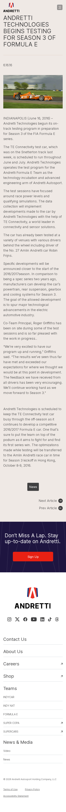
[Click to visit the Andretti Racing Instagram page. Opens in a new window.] (9, 619)
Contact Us (15, 639)
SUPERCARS (10, 731)
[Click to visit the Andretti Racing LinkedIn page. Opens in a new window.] (42, 619)
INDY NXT (9, 705)
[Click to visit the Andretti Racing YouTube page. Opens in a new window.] (34, 619)
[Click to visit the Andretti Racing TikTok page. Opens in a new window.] (50, 619)
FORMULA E (10, 714)
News (33, 487)
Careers (11, 663)
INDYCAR (8, 697)
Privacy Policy (32, 789)
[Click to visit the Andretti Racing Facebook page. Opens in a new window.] (25, 619)
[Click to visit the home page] (11, 7)
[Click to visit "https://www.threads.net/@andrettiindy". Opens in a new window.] (57, 619)
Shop (8, 676)
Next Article (48, 501)
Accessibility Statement (16, 796)
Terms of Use (10, 789)
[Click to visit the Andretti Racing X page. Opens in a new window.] (17, 619)
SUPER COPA (11, 722)
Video (6, 750)
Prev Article (48, 508)
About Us (13, 651)
